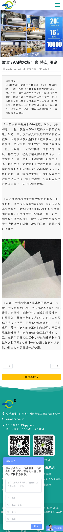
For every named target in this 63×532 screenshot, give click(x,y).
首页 (8, 54)
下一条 (55, 366)
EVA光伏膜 (44, 473)
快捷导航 (30, 377)
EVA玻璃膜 (44, 484)
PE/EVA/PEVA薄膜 (49, 479)
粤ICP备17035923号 (48, 508)
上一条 (7, 366)
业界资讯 (34, 54)
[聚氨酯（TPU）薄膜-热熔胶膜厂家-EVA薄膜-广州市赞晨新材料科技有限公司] (9, 5)
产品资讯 (20, 54)
